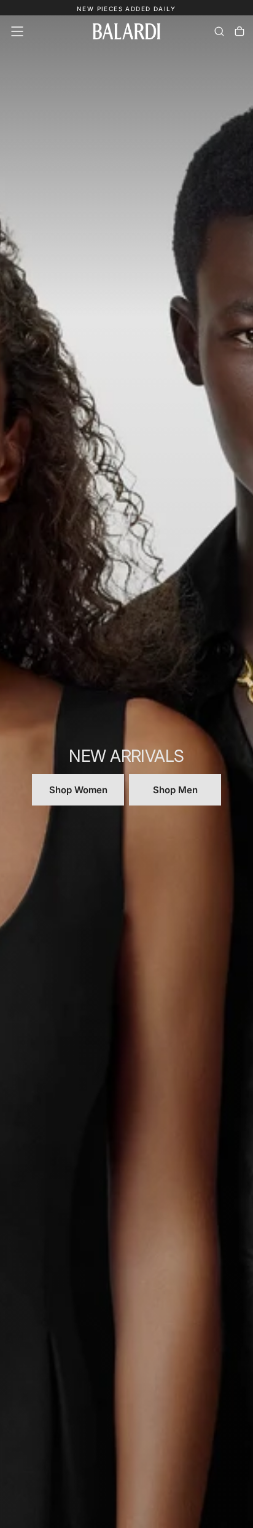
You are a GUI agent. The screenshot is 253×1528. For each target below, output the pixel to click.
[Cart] (239, 31)
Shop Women (78, 790)
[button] (17, 31)
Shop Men (175, 790)
